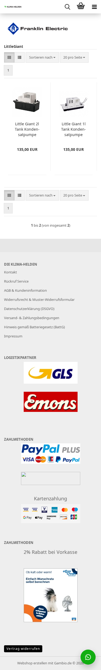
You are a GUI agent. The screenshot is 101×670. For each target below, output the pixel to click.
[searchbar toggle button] (67, 6)
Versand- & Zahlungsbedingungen (31, 317)
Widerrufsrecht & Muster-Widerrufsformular (39, 299)
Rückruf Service (16, 281)
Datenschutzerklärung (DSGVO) (29, 308)
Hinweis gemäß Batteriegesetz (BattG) (34, 327)
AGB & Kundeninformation (25, 290)
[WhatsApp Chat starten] (88, 657)
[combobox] (42, 57)
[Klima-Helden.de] (11, 6)
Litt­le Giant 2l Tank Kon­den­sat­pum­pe (27, 129)
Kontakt (10, 272)
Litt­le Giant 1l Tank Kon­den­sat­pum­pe (73, 129)
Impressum (13, 336)
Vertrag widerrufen (23, 648)
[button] (9, 57)
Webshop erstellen (32, 663)
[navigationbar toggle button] (94, 6)
